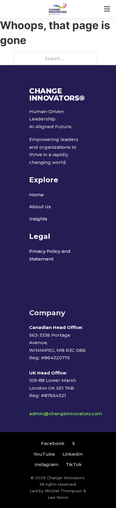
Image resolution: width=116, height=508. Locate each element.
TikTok (74, 464)
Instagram (46, 464)
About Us (40, 206)
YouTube (44, 454)
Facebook (53, 443)
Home (36, 194)
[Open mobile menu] (107, 9)
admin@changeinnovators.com (65, 413)
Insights (38, 219)
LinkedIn (72, 454)
